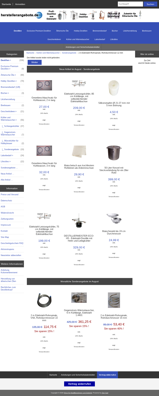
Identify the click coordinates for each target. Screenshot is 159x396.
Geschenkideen (54, 39)
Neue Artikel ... (7, 174)
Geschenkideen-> (12, 111)
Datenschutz (6, 200)
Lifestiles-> (12, 161)
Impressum (6, 225)
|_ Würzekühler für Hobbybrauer (12, 142)
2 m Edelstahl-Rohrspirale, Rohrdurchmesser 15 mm (113, 316)
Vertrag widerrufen (107, 375)
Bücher (115, 31)
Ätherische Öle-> (12, 75)
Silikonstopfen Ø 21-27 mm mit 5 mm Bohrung (114, 104)
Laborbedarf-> (12, 155)
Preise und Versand (9, 194)
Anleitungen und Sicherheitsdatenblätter (83, 47)
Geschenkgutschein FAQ (12, 243)
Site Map (5, 237)
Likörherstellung (130, 31)
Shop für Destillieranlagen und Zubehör (78, 393)
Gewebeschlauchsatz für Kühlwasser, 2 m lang (44, 98)
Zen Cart (105, 393)
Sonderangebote (69, 53)
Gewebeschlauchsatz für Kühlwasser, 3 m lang (44, 164)
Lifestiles (114, 39)
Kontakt (4, 231)
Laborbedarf (100, 39)
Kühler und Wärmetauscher (48, 53)
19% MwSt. (44, 113)
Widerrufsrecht (7, 213)
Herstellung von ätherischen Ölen (8, 280)
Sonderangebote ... (9, 168)
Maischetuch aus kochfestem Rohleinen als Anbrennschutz (79, 166)
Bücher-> (12, 93)
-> (12, 60)
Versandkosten (44, 124)
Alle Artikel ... (7, 180)
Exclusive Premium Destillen (39, 31)
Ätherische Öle (62, 31)
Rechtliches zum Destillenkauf (8, 288)
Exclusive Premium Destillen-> (12, 67)
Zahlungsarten (7, 219)
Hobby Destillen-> (12, 81)
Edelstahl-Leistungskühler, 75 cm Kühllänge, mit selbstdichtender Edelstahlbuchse (44, 230)
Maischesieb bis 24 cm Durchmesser (114, 232)
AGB (3, 206)
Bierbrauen (147, 31)
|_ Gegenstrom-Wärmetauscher (12, 133)
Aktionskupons (7, 249)
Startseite (6, 4)
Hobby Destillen (80, 31)
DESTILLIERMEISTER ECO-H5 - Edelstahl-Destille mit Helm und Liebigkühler (79, 238)
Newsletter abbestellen (11, 255)
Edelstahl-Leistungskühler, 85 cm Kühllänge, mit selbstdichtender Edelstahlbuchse (79, 98)
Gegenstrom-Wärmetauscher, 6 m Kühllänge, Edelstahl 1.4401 (79, 312)
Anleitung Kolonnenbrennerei (9, 271)
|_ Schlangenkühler (12, 126)
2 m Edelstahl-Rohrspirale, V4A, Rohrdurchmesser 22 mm (44, 318)
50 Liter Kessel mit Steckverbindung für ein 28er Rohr (113, 170)
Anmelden (20, 4)
